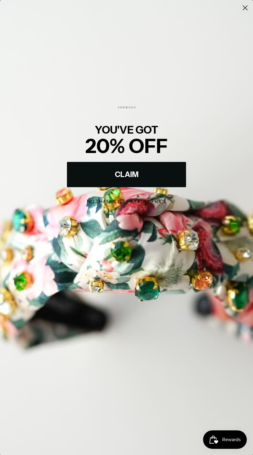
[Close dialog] (245, 7)
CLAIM (127, 174)
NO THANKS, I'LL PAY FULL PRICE (126, 201)
